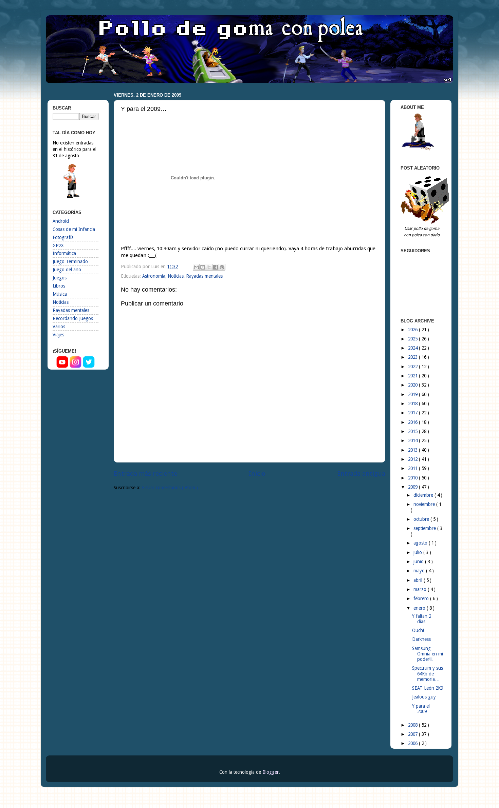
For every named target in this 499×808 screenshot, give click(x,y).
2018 (413, 403)
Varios (59, 326)
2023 (413, 357)
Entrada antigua (361, 473)
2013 (413, 450)
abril (418, 580)
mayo (419, 570)
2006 (413, 743)
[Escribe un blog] (202, 267)
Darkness (421, 639)
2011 (413, 468)
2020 (413, 385)
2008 (413, 725)
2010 (413, 477)
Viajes (58, 334)
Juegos (60, 277)
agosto (421, 543)
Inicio (257, 473)
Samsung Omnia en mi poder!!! (427, 654)
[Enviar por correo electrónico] (196, 267)
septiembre (425, 528)
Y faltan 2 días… (421, 618)
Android (61, 221)
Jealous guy (424, 696)
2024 (413, 348)
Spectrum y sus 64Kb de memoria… (427, 673)
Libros (59, 286)
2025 (413, 338)
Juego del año (67, 269)
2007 (413, 734)
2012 (413, 459)
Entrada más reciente (145, 473)
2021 (413, 375)
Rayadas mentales (204, 276)
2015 (413, 431)
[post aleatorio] (426, 222)
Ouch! (418, 630)
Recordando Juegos (73, 318)
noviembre (424, 504)
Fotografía (63, 237)
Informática (64, 253)
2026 (413, 329)
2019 (413, 394)
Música (60, 294)
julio (418, 552)
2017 (413, 412)
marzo (420, 589)
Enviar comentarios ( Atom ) (170, 487)
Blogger (270, 772)
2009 (413, 487)
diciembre (424, 495)
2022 (413, 366)
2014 (413, 440)
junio (419, 561)
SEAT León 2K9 (427, 688)
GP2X (58, 245)
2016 (413, 422)
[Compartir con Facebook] (215, 267)
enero (420, 608)
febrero (421, 598)
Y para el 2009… (421, 708)
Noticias (176, 276)
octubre (421, 519)
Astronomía (153, 276)
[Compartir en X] (209, 267)
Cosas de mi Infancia (74, 229)
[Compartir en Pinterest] (222, 267)
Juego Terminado (70, 261)
